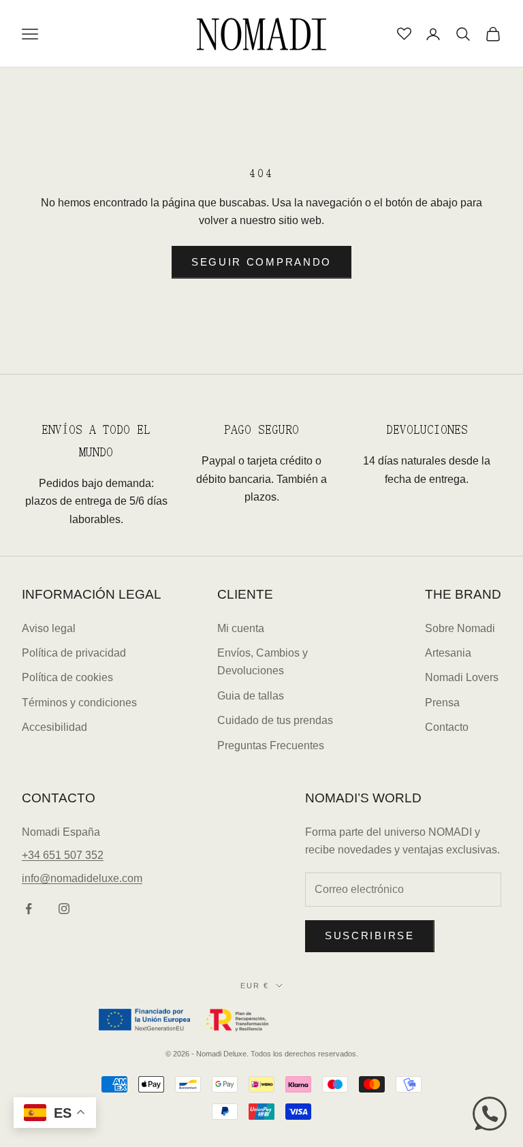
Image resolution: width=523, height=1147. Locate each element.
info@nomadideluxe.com (82, 878)
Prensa (442, 702)
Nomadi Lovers (461, 677)
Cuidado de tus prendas (275, 720)
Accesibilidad (54, 727)
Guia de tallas (250, 696)
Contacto (447, 727)
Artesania (448, 653)
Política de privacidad (74, 653)
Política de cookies (67, 677)
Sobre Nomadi (460, 628)
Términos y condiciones (79, 702)
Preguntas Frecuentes (270, 745)
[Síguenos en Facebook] (28, 908)
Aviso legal (49, 628)
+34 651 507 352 (63, 855)
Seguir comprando (261, 262)
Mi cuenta (240, 628)
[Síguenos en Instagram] (64, 908)
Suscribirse (370, 935)
